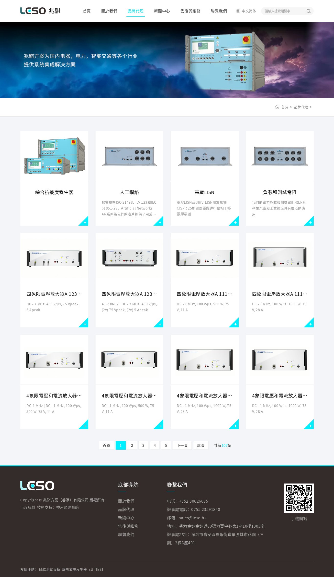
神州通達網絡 (67, 507)
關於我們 (109, 11)
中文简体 (249, 11)
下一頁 (182, 445)
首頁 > (286, 107)
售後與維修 (190, 11)
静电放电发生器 (74, 569)
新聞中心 (162, 11)
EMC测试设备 (49, 569)
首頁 (87, 11)
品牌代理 (136, 11)
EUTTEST (96, 569)
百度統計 (27, 507)
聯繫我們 (219, 11)
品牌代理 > (302, 107)
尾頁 (201, 445)
